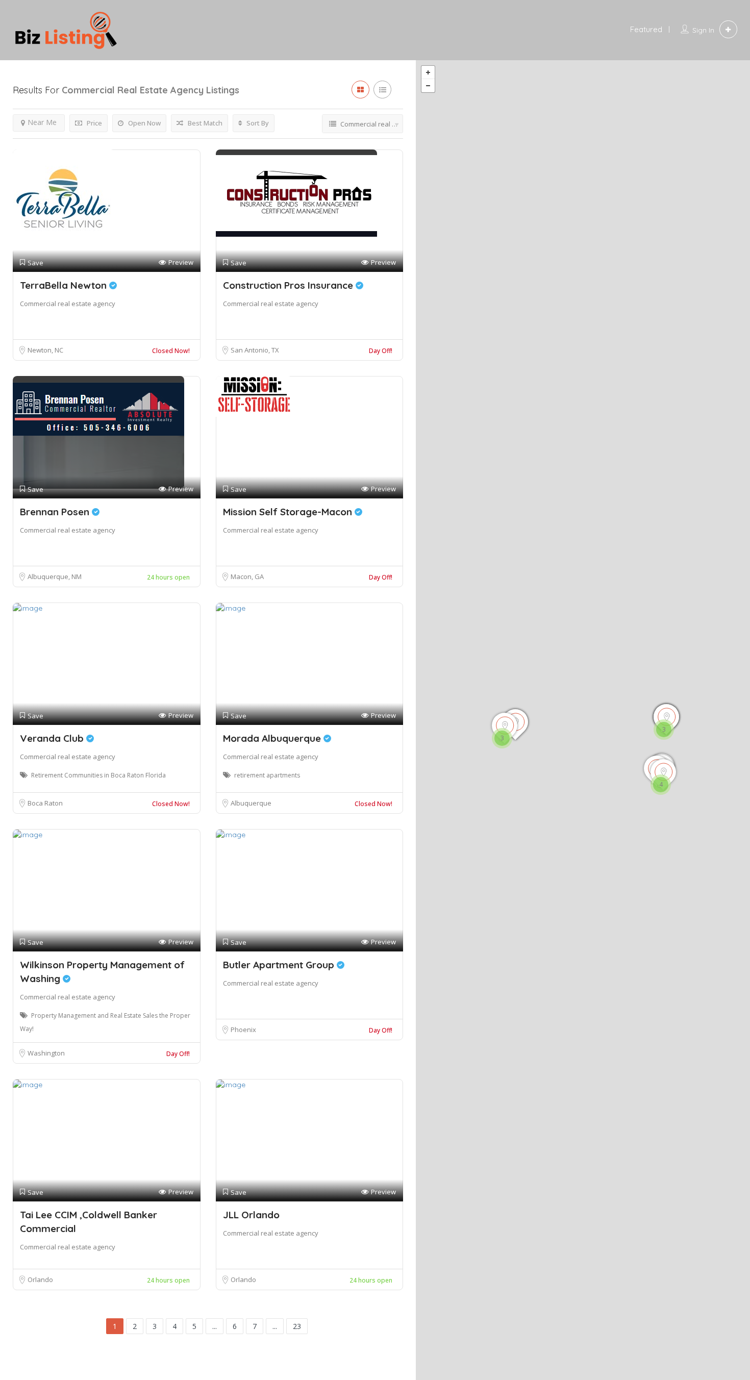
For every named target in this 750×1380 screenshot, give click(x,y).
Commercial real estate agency (67, 303)
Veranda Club (53, 738)
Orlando (40, 1279)
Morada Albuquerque (273, 738)
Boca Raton (45, 803)
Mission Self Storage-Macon (289, 512)
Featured (646, 29)
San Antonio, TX (255, 350)
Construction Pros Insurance (289, 285)
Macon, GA (247, 576)
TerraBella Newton (64, 285)
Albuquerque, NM (55, 576)
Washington (46, 1053)
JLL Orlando (251, 1215)
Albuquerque (251, 803)
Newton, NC (45, 350)
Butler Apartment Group (280, 965)
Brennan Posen (56, 512)
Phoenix (243, 1029)
